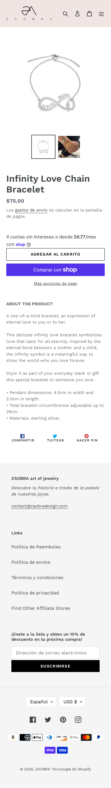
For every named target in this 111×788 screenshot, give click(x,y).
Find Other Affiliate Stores (40, 608)
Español (39, 701)
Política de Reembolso (36, 546)
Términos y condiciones (37, 577)
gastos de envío (31, 210)
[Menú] (101, 13)
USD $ (70, 701)
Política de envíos (30, 562)
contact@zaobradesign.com (39, 506)
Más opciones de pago (55, 283)
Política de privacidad (35, 593)
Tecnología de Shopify (71, 769)
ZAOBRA (42, 769)
